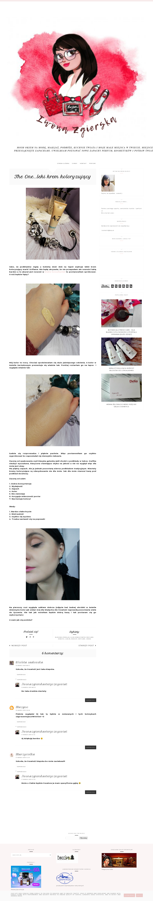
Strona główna (63, 163)
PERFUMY (92, 163)
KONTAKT (83, 163)
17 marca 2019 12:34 (23, 757)
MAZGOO (22, 707)
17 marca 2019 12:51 (28, 734)
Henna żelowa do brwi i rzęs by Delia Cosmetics (121, 405)
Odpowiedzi (22, 679)
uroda (88, 639)
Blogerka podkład (62, 637)
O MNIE (74, 163)
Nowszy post (19, 645)
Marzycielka (25, 754)
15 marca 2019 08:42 (29, 687)
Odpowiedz (21, 674)
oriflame (81, 639)
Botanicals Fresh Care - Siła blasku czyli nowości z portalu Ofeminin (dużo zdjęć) (121, 332)
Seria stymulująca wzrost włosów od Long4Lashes (121, 369)
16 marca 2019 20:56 (23, 710)
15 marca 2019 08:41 (23, 665)
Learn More (129, 895)
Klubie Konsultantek (55, 272)
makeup (74, 639)
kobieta (61, 639)
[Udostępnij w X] (27, 637)
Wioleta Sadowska (29, 662)
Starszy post (86, 645)
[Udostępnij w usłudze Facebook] (30, 637)
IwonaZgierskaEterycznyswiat (44, 684)
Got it (139, 895)
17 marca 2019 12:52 (29, 779)
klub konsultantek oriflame (82, 637)
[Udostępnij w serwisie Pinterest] (33, 637)
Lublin (67, 639)
